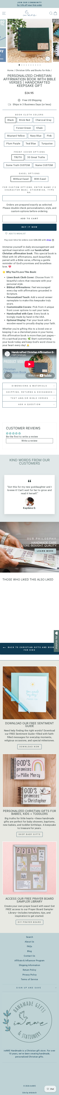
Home (10, 70)
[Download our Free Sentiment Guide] (29, 693)
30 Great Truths (36, 157)
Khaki (39, 128)
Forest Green (23, 128)
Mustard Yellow (16, 135)
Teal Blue (31, 143)
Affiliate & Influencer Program (29, 960)
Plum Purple (13, 143)
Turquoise (47, 143)
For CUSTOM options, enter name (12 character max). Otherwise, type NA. (29, 190)
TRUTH (18, 157)
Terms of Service (29, 979)
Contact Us (29, 956)
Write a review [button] (29, 440)
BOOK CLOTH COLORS (29, 115)
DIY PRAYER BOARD (29, 922)
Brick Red (24, 120)
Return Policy (29, 970)
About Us (29, 941)
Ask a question (29, 404)
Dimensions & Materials (29, 386)
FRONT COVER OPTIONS (29, 152)
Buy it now (30, 227)
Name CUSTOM (44, 165)
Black (10, 120)
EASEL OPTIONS (29, 173)
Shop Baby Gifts (30, 834)
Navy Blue (35, 135)
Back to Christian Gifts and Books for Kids (31, 648)
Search (29, 937)
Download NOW (29, 747)
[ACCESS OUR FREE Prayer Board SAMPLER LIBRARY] (29, 868)
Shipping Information (29, 965)
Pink (49, 135)
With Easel (40, 179)
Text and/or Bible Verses (29, 398)
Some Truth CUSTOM (18, 165)
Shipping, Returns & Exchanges (29, 392)
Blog (29, 951)
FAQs (29, 946)
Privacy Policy (29, 974)
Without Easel (21, 179)
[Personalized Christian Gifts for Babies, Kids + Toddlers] (29, 780)
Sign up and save (28, 988)
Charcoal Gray (43, 120)
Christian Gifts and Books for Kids (33, 70)
